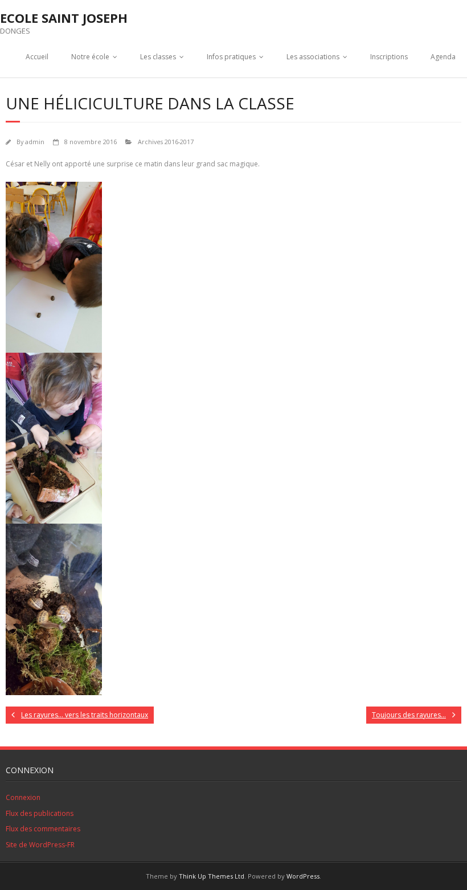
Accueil (37, 57)
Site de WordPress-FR (40, 845)
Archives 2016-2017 (166, 141)
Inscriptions (389, 57)
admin (34, 141)
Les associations (312, 57)
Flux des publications (39, 813)
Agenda (443, 57)
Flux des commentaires (43, 829)
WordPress (302, 876)
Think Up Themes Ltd (211, 876)
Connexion (23, 797)
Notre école (90, 57)
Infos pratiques (231, 57)
